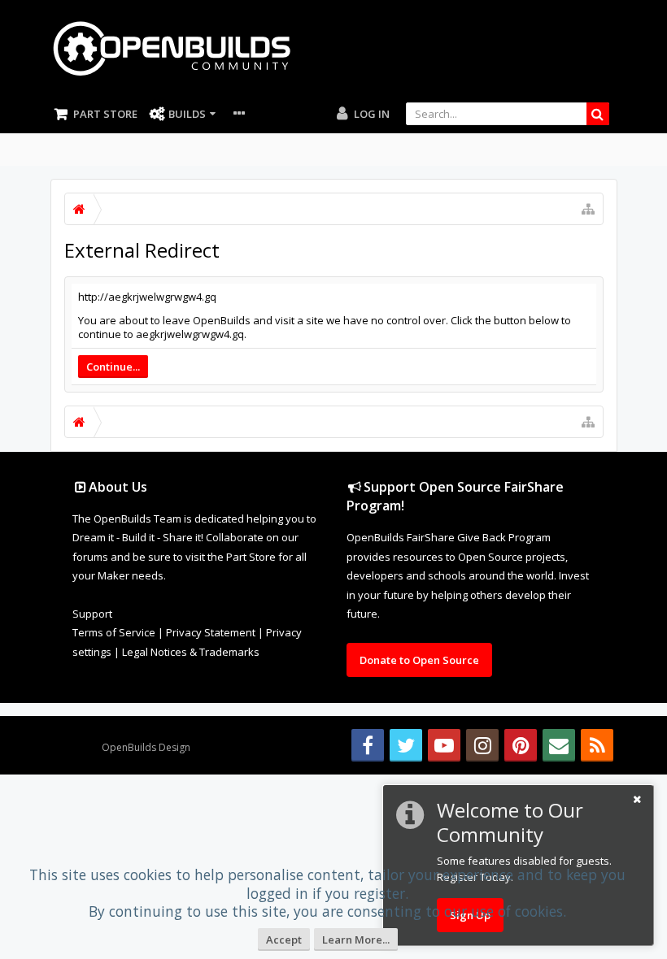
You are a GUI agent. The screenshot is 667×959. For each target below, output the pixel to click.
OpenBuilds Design (146, 747)
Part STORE (105, 113)
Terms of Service (113, 632)
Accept (284, 939)
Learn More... (356, 939)
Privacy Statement (210, 632)
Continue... (113, 366)
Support (92, 613)
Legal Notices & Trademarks (190, 651)
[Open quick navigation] (588, 208)
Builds (187, 113)
